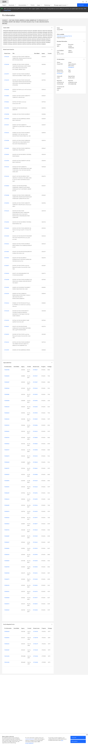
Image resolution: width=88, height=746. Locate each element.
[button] (86, 734)
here (62, 740)
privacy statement (29, 743)
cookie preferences (29, 739)
